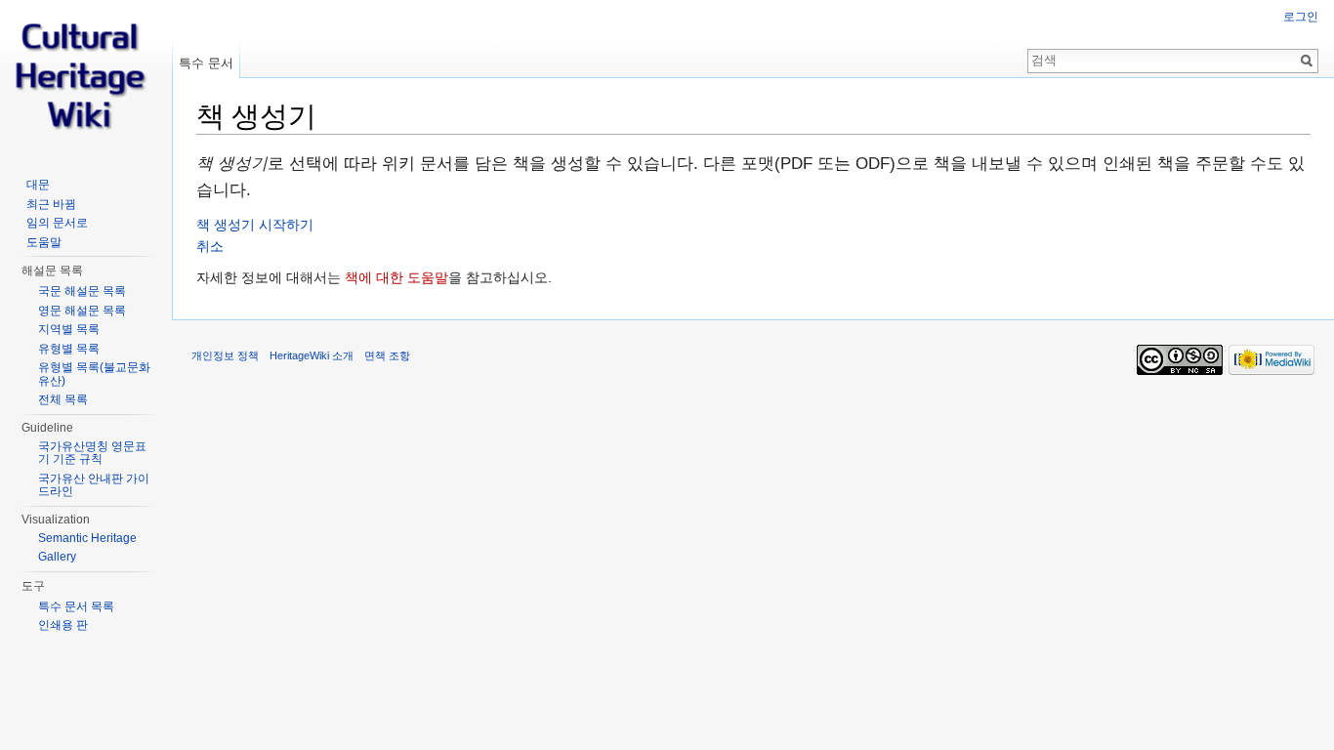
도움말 (44, 242)
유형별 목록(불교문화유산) (94, 374)
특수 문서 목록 (76, 606)
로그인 (1300, 16)
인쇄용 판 (63, 625)
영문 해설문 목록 (82, 310)
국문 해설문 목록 (82, 291)
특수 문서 (206, 63)
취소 (210, 246)
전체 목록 (63, 399)
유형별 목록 (69, 348)
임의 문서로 (57, 222)
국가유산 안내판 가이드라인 (93, 485)
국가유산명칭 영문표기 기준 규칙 (92, 453)
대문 (38, 184)
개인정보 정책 (225, 355)
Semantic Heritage (87, 538)
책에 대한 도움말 (396, 277)
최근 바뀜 (51, 204)
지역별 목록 (69, 329)
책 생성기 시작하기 (254, 224)
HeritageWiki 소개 (312, 355)
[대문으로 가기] (86, 78)
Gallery (57, 556)
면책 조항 (387, 355)
